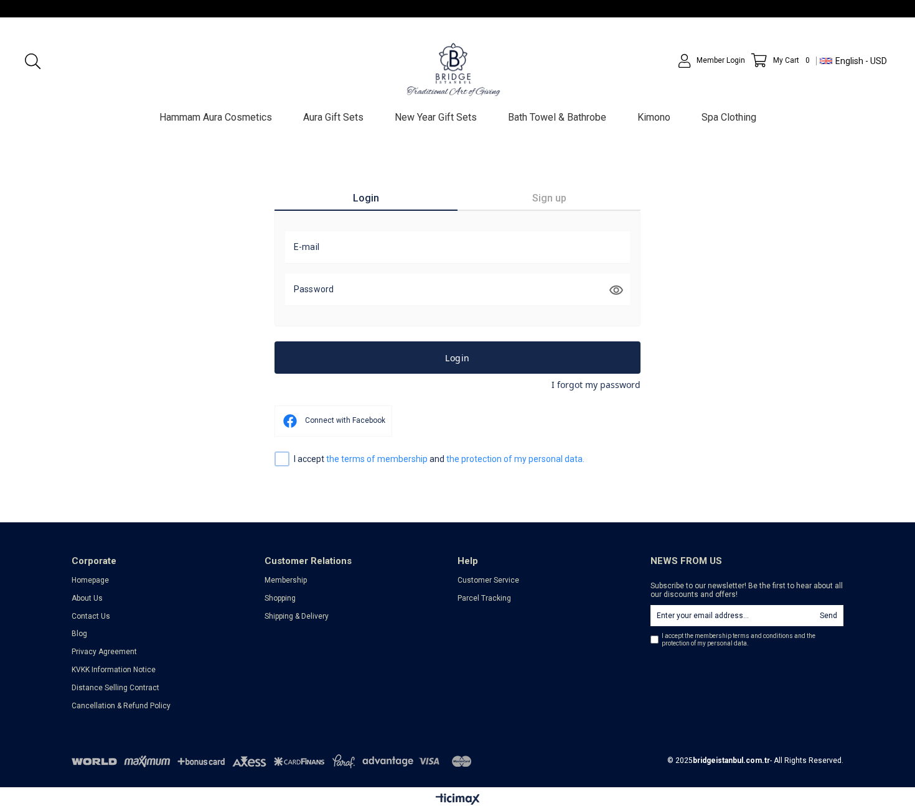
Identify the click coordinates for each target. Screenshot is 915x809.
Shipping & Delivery (297, 616)
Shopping (280, 598)
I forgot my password (595, 385)
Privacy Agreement (104, 651)
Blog (79, 633)
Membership (286, 580)
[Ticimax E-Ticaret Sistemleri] (458, 799)
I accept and (439, 459)
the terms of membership (377, 459)
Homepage (90, 580)
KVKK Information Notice (114, 669)
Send (828, 615)
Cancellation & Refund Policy (121, 705)
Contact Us (91, 616)
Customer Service (488, 580)
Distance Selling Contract (115, 687)
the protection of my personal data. (515, 459)
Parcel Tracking (484, 598)
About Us (87, 598)
